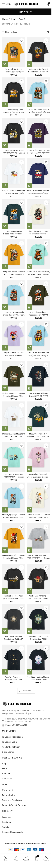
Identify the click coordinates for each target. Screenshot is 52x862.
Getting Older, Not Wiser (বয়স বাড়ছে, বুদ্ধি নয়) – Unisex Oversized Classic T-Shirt (14, 153)
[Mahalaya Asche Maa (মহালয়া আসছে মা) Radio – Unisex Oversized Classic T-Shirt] (13, 416)
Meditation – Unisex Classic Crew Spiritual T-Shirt (14, 639)
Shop (13, 19)
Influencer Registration (12, 737)
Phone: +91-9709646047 (16, 725)
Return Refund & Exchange (14, 805)
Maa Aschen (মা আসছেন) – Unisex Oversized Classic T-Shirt (38, 477)
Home (5, 19)
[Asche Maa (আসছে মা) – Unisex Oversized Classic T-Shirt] (38, 579)
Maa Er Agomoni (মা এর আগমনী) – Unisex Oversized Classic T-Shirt (38, 436)
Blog (4, 764)
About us (6, 774)
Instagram (6, 817)
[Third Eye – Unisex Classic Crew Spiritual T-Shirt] (38, 659)
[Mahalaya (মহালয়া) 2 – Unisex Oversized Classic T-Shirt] (38, 497)
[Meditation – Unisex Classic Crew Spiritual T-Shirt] (13, 619)
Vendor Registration (11, 747)
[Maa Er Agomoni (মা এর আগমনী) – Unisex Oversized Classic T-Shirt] (38, 416)
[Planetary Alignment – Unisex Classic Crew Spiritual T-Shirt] (13, 659)
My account (7, 790)
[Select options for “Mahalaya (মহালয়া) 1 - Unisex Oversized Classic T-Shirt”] (5, 550)
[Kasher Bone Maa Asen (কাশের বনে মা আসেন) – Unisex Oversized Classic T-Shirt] (13, 579)
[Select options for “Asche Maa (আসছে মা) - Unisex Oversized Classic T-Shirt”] (29, 591)
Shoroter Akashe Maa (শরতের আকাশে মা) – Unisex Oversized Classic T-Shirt (13, 477)
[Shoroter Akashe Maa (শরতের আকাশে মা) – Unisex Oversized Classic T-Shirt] (13, 457)
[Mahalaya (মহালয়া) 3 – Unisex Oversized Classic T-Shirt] (13, 497)
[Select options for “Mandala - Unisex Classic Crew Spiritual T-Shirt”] (29, 631)
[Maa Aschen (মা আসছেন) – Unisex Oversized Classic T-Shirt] (38, 457)
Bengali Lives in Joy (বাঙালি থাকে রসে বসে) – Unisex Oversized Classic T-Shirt (13, 355)
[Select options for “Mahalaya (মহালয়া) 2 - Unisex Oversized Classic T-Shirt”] (29, 509)
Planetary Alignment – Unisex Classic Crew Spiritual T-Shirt (14, 679)
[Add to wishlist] (21, 40)
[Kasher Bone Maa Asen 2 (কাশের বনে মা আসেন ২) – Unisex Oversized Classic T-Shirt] (38, 538)
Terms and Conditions (12, 800)
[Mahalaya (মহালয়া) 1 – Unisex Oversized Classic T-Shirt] (13, 538)
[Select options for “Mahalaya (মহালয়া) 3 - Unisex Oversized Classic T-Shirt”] (5, 509)
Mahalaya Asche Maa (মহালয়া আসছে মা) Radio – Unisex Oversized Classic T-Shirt (13, 436)
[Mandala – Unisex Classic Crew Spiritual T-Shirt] (38, 619)
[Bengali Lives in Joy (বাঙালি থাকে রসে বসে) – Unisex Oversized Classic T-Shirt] (13, 335)
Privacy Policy (8, 795)
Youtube (5, 827)
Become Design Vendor (12, 832)
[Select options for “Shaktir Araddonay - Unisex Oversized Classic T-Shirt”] (5, 388)
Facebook (6, 822)
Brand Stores (8, 752)
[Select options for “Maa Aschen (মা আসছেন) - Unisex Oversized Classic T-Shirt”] (29, 469)
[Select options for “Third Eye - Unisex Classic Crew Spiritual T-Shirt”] (29, 671)
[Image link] (17, 704)
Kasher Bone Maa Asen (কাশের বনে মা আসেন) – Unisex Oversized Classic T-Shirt (14, 598)
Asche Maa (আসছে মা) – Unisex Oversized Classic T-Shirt (38, 598)
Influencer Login (9, 742)
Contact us (7, 779)
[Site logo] (26, 4)
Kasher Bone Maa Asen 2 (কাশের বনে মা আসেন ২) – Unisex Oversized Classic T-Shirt (38, 558)
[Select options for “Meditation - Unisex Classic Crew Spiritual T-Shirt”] (5, 631)
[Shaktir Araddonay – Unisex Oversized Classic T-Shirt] (13, 376)
